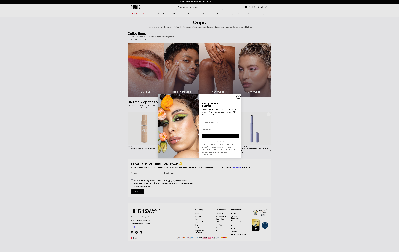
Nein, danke (220, 141)
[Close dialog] (238, 96)
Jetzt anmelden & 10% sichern (220, 136)
